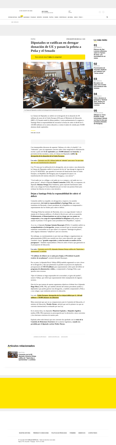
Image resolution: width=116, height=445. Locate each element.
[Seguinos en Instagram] (96, 12)
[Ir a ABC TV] (89, 17)
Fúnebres (73, 433)
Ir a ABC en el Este (24, 12)
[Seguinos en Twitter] (91, 12)
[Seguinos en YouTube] (93, 12)
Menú (107, 12)
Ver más (101, 52)
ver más (69, 12)
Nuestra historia (24, 433)
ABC (13, 12)
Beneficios (81, 433)
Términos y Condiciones (41, 433)
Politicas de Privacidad (59, 433)
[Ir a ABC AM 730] (94, 17)
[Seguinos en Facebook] (88, 12)
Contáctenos (92, 433)
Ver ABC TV (50, 12)
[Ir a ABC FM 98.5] (101, 17)
